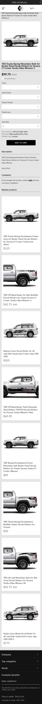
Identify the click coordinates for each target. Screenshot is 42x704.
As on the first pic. (10, 78)
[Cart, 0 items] (31, 8)
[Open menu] (3, 8)
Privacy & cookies (8, 696)
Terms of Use (19, 696)
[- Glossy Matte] (21, 97)
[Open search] (37, 8)
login (30, 180)
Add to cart (21, 143)
